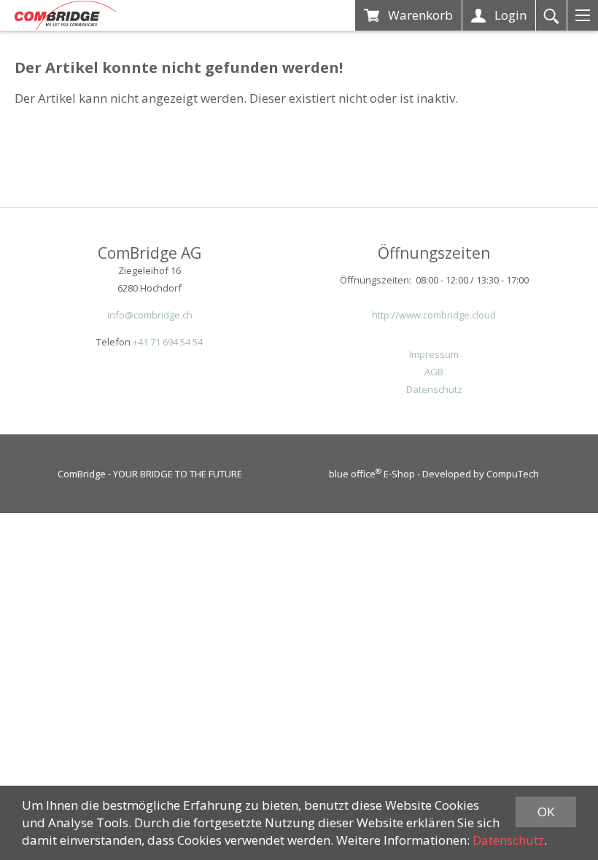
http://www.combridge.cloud (434, 314)
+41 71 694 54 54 (168, 341)
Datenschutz (434, 389)
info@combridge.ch (150, 314)
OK (545, 811)
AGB (433, 371)
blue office (355, 473)
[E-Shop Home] (65, 15)
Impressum (434, 354)
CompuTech (512, 473)
